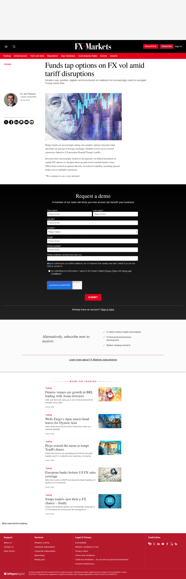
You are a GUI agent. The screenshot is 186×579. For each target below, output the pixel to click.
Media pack (39, 559)
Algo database (68, 56)
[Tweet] (6, 122)
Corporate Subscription (45, 551)
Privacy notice (81, 551)
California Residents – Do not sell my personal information (101, 559)
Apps (171, 544)
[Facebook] (11, 122)
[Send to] (26, 122)
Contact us (9, 547)
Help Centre (9, 551)
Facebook (167, 544)
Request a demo (42, 542)
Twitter (154, 544)
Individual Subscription (44, 547)
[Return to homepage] (93, 49)
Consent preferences (84, 564)
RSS (176, 544)
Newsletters (151, 46)
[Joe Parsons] (11, 100)
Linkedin (158, 544)
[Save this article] (21, 122)
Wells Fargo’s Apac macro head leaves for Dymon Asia (67, 420)
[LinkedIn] (16, 122)
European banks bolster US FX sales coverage (70, 474)
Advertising (39, 555)
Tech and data (37, 56)
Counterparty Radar (87, 56)
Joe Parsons (29, 94)
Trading (7, 56)
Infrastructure (20, 56)
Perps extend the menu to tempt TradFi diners (67, 447)
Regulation (52, 56)
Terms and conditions (85, 555)
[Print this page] (32, 122)
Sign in (178, 46)
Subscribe (167, 46)
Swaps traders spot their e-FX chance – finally (65, 501)
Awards (113, 56)
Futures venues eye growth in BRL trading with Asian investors (69, 394)
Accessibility (80, 542)
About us (8, 542)
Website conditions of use (87, 547)
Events (103, 56)
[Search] (14, 47)
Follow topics (149, 544)
